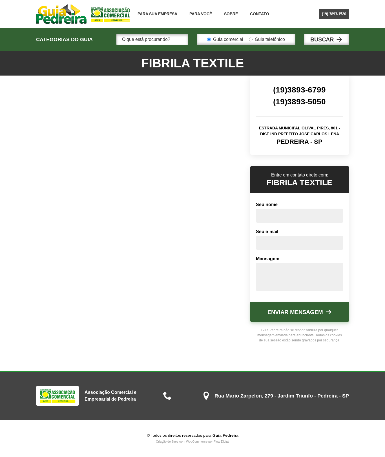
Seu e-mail (267, 231)
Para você (200, 14)
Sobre (231, 14)
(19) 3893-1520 (334, 14)
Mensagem (267, 258)
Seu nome (267, 204)
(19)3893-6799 (299, 89)
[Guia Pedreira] (83, 14)
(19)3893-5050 (299, 101)
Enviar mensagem (295, 312)
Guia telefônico (270, 39)
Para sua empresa (157, 14)
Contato (259, 14)
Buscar (322, 39)
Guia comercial (228, 39)
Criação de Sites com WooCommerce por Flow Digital (192, 441)
